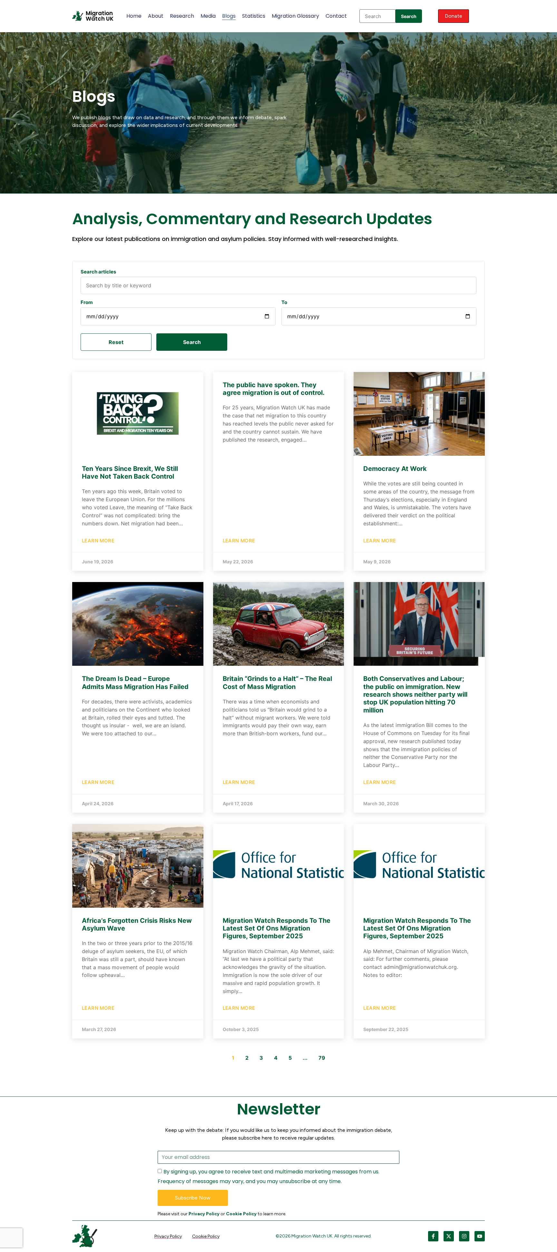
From (87, 302)
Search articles (98, 271)
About (155, 16)
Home (134, 16)
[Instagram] (464, 1236)
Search (408, 16)
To (284, 302)
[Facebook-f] (433, 1236)
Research (182, 16)
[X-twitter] (449, 1236)
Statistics (253, 16)
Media (208, 16)
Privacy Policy (204, 1214)
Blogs (229, 16)
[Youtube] (479, 1236)
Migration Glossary (295, 16)
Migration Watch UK (99, 16)
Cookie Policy (241, 1214)
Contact (336, 16)
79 (321, 1058)
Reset (116, 342)
